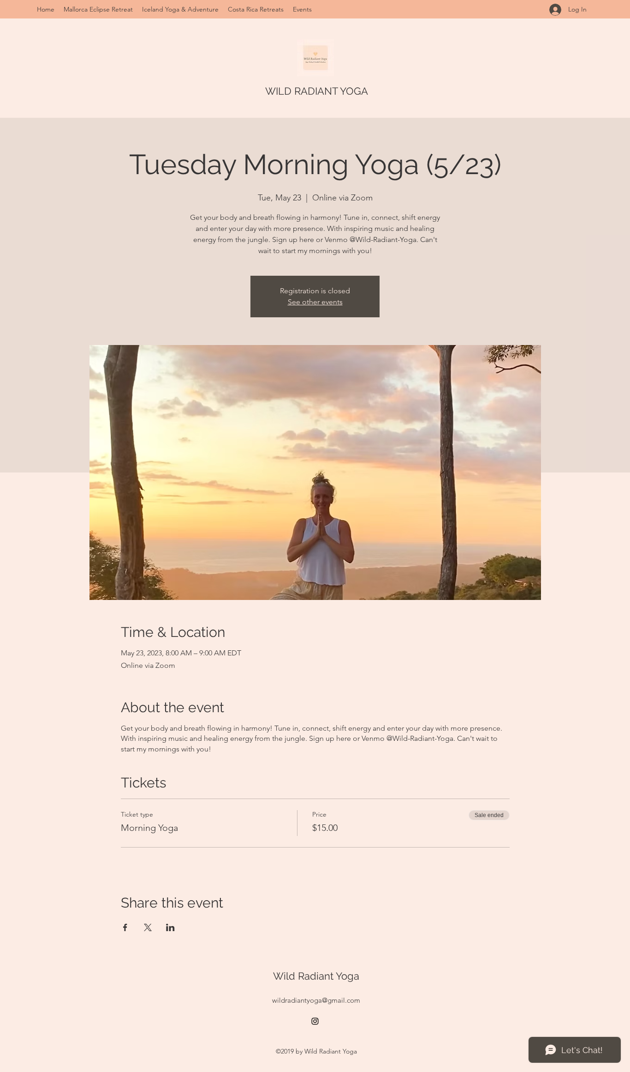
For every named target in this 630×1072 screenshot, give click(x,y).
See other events (315, 301)
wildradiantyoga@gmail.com (316, 1000)
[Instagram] (315, 1021)
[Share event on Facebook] (125, 927)
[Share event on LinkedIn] (170, 927)
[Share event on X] (147, 927)
